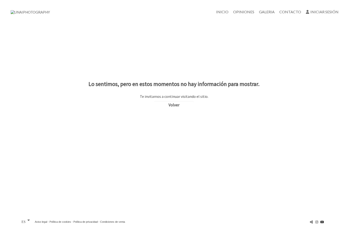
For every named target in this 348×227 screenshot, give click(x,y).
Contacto (290, 11)
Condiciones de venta (112, 221)
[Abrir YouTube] (322, 222)
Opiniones (243, 11)
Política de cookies (60, 221)
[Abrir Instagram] (316, 222)
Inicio (222, 11)
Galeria (267, 11)
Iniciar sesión (324, 11)
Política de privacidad (85, 221)
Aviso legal (41, 221)
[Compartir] (311, 222)
